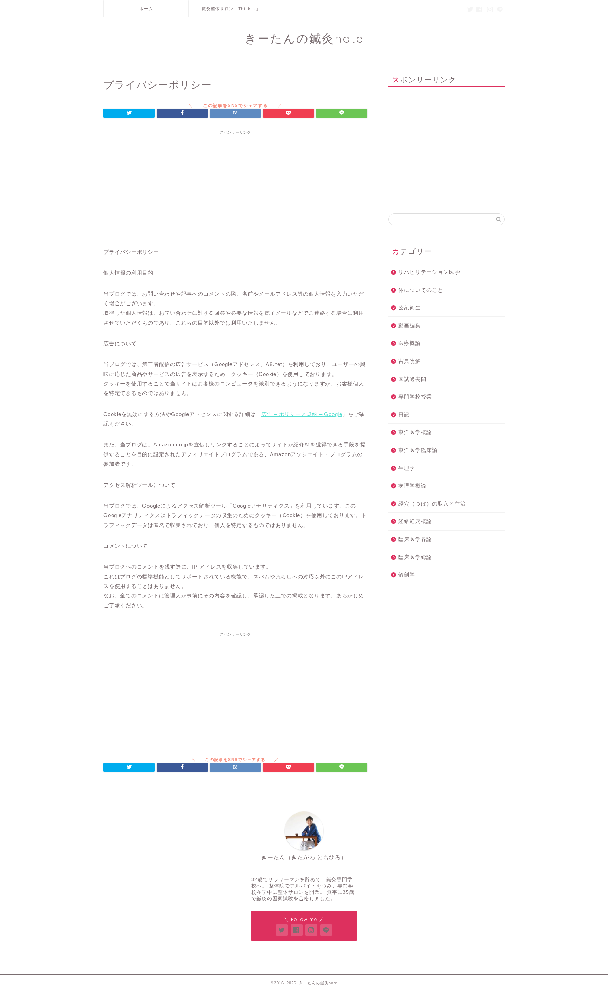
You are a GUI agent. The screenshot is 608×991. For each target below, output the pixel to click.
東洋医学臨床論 (418, 450)
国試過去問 (412, 379)
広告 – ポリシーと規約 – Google (301, 414)
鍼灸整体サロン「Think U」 (231, 8)
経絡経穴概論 (415, 521)
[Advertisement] (235, 187)
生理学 (406, 468)
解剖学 (406, 575)
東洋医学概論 (415, 432)
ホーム (146, 8)
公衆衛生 (409, 308)
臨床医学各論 (415, 539)
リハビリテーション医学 (429, 272)
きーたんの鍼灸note (304, 38)
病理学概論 (412, 486)
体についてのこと (420, 290)
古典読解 (409, 361)
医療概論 (409, 343)
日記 (404, 415)
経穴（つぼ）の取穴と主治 (432, 504)
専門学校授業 (415, 397)
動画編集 (409, 325)
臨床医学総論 (415, 557)
